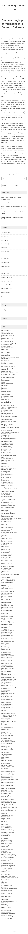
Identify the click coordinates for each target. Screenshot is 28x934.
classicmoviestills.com (6, 560)
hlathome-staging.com (7, 504)
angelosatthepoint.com (7, 712)
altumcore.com (5, 729)
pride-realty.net (5, 879)
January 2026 (4, 251)
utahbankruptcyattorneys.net (8, 455)
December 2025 (5, 255)
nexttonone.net (5, 762)
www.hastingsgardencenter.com (9, 834)
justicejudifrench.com (6, 632)
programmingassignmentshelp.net (10, 357)
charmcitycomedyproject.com (8, 623)
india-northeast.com (6, 441)
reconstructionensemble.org (8, 687)
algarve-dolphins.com (6, 660)
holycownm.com (5, 691)
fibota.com (4, 851)
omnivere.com (5, 349)
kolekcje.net (4, 524)
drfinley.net (4, 891)
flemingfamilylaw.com (6, 893)
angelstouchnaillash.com (7, 491)
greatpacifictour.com (6, 696)
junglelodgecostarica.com (7, 655)
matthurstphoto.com (6, 870)
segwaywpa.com (5, 738)
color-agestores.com (6, 543)
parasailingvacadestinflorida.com (9, 877)
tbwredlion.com (5, 860)
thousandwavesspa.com (7, 699)
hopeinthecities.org (6, 552)
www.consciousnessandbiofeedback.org (11, 830)
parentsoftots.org (5, 746)
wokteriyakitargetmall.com (8, 505)
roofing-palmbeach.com (7, 443)
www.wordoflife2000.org (7, 458)
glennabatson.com (6, 585)
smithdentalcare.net (6, 915)
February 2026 (4, 247)
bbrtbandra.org (5, 382)
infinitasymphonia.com (7, 605)
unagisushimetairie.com (7, 377)
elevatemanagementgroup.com (9, 888)
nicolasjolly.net (5, 604)
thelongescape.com (6, 652)
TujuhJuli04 (18, 32)
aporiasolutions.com (6, 737)
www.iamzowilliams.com (7, 832)
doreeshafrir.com (5, 621)
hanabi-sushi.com (5, 818)
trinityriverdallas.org (6, 529)
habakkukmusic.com (6, 760)
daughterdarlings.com (7, 338)
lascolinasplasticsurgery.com (8, 802)
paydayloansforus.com (7, 361)
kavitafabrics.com (5, 688)
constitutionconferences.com (8, 721)
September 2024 (5, 288)
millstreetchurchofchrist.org (8, 876)
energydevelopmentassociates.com (10, 432)
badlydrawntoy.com (6, 757)
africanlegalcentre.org (7, 607)
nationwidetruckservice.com (8, 693)
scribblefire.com (5, 533)
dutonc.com (4, 651)
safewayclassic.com (6, 365)
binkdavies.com (5, 594)
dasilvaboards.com (6, 583)
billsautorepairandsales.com (8, 862)
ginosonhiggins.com (6, 663)
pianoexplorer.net (5, 835)
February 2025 (4, 270)
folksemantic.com (5, 463)
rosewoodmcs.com (6, 826)
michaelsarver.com (6, 501)
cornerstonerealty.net (6, 829)
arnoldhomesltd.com (6, 446)
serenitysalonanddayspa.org (8, 343)
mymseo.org (4, 902)
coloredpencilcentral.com (7, 447)
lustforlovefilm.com (6, 602)
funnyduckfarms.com (6, 885)
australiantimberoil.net (7, 424)
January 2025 (4, 273)
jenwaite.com (4, 887)
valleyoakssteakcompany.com (8, 715)
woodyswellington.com (7, 845)
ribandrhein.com (5, 523)
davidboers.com (5, 752)
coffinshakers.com (5, 629)
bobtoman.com (5, 390)
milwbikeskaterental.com (7, 668)
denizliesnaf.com (5, 719)
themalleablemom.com (7, 635)
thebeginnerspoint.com (7, 565)
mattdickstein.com (6, 755)
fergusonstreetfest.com (7, 866)
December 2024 (5, 277)
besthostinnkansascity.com (8, 913)
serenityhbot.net (5, 763)
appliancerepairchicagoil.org (8, 368)
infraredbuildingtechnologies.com (10, 427)
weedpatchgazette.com (7, 474)
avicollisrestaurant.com (7, 704)
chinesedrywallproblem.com (8, 679)
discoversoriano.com (6, 563)
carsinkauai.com (5, 874)
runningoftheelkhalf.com (7, 774)
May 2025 (3, 258)
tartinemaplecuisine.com (7, 641)
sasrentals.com (5, 497)
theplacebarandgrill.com (7, 707)
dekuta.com (4, 821)
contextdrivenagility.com (7, 626)
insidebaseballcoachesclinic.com (9, 873)
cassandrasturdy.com (6, 557)
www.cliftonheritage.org (7, 804)
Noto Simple (15, 931)
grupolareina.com (5, 415)
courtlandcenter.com (6, 701)
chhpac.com (4, 904)
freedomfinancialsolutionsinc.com (9, 779)
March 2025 (4, 266)
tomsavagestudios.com (7, 516)
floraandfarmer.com (6, 433)
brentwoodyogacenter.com (8, 809)
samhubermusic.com (6, 918)
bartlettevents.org (5, 412)
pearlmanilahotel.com (6, 386)
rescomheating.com (6, 910)
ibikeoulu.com (4, 627)
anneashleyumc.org (6, 787)
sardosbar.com (5, 465)
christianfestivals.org (6, 657)
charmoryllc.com (5, 569)
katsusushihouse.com (6, 608)
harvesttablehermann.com (8, 429)
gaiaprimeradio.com (6, 648)
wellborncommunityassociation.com (10, 404)
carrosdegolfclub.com (6, 430)
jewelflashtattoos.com (6, 379)
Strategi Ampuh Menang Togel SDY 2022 (11, 203)
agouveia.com (4, 899)
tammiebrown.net (5, 649)
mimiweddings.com (6, 912)
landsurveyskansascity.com (8, 788)
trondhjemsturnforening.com (8, 857)
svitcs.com (4, 724)
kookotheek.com (5, 397)
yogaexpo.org (4, 535)
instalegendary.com (6, 371)
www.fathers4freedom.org (8, 771)
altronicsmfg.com (5, 354)
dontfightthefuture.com (7, 444)
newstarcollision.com (6, 496)
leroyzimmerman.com (6, 890)
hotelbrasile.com (5, 408)
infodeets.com (5, 340)
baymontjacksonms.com (7, 669)
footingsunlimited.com (7, 791)
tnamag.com (4, 732)
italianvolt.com (5, 466)
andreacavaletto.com (6, 538)
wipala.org (4, 544)
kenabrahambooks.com (7, 598)
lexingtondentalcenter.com (8, 507)
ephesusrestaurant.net (7, 843)
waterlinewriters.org (6, 743)
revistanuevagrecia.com (7, 616)
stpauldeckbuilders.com (7, 790)
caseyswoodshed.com (6, 716)
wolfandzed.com (5, 820)
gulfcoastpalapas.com (6, 740)
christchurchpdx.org (6, 596)
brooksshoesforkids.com (7, 734)
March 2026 (4, 244)
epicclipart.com (5, 385)
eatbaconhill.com (5, 355)
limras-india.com (5, 332)
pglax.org (3, 673)
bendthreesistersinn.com (7, 680)
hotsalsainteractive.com (7, 341)
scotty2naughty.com (6, 619)
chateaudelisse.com (6, 402)
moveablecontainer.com (7, 413)
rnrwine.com (4, 895)
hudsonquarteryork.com (7, 849)
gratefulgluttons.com (6, 554)
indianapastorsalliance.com (8, 713)
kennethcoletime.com (6, 637)
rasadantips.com (5, 351)
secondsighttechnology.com (8, 499)
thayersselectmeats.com (7, 735)
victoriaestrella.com (6, 698)
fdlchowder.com (5, 798)
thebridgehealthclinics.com (8, 741)
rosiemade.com (5, 480)
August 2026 (4, 232)
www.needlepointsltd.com (7, 799)
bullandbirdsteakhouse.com (8, 801)
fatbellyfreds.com (5, 846)
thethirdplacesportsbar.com (8, 841)
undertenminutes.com (7, 347)
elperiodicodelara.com (7, 333)
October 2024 (4, 285)
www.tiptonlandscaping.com (8, 810)
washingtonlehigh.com (7, 815)
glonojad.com (4, 615)
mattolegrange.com (6, 654)
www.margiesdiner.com (7, 796)
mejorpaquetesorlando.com (8, 487)
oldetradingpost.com (6, 419)
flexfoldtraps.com (5, 780)
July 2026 (3, 236)
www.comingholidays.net (7, 566)
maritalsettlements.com (7, 666)
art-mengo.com (5, 646)
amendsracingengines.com (8, 782)
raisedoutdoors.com (6, 452)
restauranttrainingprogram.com (9, 512)
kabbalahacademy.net (6, 493)
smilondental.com (5, 494)
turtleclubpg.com (5, 694)
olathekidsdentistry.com (7, 483)
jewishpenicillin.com (6, 515)
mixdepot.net (4, 824)
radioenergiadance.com (7, 396)
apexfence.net (5, 920)
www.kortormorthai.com (7, 784)
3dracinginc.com (5, 571)
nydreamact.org (5, 376)
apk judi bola (18, 174)
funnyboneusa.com (6, 684)
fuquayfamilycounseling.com (8, 898)
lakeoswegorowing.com (7, 896)
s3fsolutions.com (5, 435)
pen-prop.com (5, 768)
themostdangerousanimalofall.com (10, 574)
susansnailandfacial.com (7, 766)
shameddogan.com (6, 745)
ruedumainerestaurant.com (8, 612)
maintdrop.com (5, 388)
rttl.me (3, 909)
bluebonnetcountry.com (7, 383)
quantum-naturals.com (7, 863)
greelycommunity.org (6, 610)
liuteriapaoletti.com (6, 676)
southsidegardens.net (6, 837)
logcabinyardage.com (6, 751)
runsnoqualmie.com (6, 793)
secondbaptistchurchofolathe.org (9, 901)
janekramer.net (5, 643)
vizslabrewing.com (6, 469)
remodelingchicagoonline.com (9, 807)
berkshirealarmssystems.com (8, 468)
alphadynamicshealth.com (8, 881)
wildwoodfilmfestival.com (7, 405)
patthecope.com (5, 723)
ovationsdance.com (6, 521)
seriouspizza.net (5, 726)
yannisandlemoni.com (6, 472)
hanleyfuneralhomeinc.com (8, 485)
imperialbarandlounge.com (8, 451)
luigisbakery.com (5, 816)
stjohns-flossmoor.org (6, 682)
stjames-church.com (6, 618)
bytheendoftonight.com (7, 551)
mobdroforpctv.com (6, 555)
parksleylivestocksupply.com (8, 540)
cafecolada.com (5, 562)
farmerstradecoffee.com (7, 749)
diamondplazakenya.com (7, 859)
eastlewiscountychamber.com (8, 579)
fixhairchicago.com (6, 718)
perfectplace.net (5, 530)
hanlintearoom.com (6, 884)
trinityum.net (4, 838)
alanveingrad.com (5, 662)
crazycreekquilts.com (6, 593)
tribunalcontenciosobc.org (8, 580)
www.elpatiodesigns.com (7, 848)
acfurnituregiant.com (6, 346)
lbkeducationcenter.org (7, 527)
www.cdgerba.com (6, 852)
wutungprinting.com (6, 665)
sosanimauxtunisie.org (7, 391)
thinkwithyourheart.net (7, 454)
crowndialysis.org (5, 510)
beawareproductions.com (7, 624)
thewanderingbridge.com (7, 634)
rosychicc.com (4, 548)
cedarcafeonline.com (6, 344)
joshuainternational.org (7, 765)
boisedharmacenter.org (7, 541)
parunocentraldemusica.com (8, 854)
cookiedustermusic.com (7, 685)
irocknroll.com (5, 457)
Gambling (8, 174)
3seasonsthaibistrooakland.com (9, 532)
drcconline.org (5, 705)
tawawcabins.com (5, 462)
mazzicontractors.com (6, 840)
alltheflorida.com (5, 871)
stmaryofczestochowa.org (7, 630)
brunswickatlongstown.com (8, 640)
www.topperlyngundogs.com (8, 773)
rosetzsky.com (4, 613)
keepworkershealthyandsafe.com (9, 372)
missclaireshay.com (6, 330)
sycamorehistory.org (6, 827)
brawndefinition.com (6, 590)
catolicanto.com (5, 526)
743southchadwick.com (7, 440)
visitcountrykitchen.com (7, 659)
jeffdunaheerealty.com (7, 776)
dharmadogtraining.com (7, 906)
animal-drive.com (5, 730)
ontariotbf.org (4, 369)
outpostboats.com (5, 549)
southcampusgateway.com (8, 401)
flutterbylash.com (5, 882)
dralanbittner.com (5, 471)
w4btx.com (4, 490)
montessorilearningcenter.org (8, 865)
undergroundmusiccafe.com (8, 916)
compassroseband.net (7, 727)
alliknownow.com (5, 577)
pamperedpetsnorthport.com (8, 479)
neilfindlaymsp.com (6, 702)
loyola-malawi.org (5, 546)
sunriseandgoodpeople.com (8, 677)
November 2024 (5, 281)
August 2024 (4, 292)
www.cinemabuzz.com (7, 823)
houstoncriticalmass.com (7, 573)
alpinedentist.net (5, 394)
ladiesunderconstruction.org (8, 421)
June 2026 (3, 240)
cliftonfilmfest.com (6, 449)
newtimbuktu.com (5, 352)
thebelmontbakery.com (7, 363)
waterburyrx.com (5, 709)
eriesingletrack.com (6, 477)
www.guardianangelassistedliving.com (11, 856)
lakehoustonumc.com (6, 759)
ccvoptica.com (4, 813)
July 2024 (3, 296)
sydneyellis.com (5, 508)
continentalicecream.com (7, 591)
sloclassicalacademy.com (7, 582)
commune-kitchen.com (7, 599)
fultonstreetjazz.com (6, 410)
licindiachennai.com (6, 336)
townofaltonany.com (6, 671)
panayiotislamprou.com (7, 399)
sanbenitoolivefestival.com (8, 558)
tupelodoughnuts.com (7, 482)
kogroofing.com (5, 393)
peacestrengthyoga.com (7, 777)
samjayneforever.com (6, 868)
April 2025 (3, 262)
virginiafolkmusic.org (6, 519)
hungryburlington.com (7, 638)
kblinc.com (4, 476)
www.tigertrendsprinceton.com (9, 770)
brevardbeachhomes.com (7, 437)
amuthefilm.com (5, 601)
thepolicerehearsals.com (7, 576)
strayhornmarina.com (6, 587)
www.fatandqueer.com (7, 785)
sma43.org (4, 805)
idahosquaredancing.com (7, 460)
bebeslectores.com (6, 422)
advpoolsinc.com (5, 710)
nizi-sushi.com (5, 644)
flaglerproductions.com (7, 588)
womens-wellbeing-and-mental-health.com (12, 518)
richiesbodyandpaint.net (7, 335)
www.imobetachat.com (7, 754)
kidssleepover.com (6, 358)
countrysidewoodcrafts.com (8, 366)
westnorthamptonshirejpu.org (9, 407)
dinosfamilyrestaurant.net (7, 426)
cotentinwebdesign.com (7, 418)
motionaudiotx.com (6, 907)
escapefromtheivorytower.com (8, 438)
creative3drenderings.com (8, 748)
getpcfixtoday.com (5, 380)
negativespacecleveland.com (8, 674)
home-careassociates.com (7, 537)
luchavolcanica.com (6, 690)
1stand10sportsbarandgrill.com (9, 488)
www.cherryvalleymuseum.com (9, 416)
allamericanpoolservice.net (8, 513)
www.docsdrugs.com (6, 795)
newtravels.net (5, 360)
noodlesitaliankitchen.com (8, 374)
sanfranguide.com (6, 568)
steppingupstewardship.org (8, 812)
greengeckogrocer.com (7, 502)
